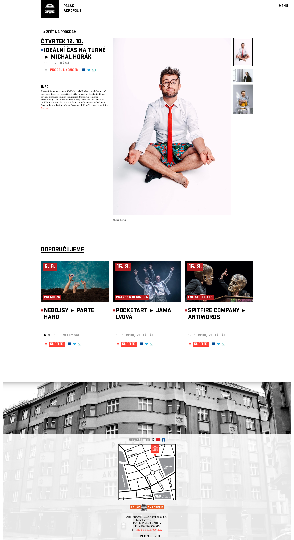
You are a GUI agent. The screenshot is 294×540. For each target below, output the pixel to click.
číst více (44, 108)
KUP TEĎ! (57, 344)
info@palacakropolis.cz (149, 529)
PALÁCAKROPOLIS (73, 8)
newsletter (139, 440)
